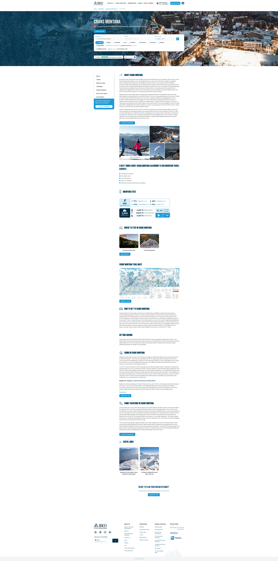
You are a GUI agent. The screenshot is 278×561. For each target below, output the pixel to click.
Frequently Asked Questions (128, 534)
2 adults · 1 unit (160, 39)
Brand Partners (143, 537)
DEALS (140, 3)
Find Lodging (125, 254)
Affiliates (142, 527)
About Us (126, 531)
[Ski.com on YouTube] (110, 532)
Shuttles (133, 42)
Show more (122, 392)
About (98, 76)
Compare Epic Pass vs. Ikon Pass (160, 545)
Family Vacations (101, 90)
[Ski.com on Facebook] (95, 532)
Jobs (125, 545)
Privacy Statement (128, 550)
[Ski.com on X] (100, 532)
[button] (134, 143)
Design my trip (175, 3)
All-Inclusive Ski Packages (158, 537)
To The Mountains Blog (159, 551)
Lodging (100, 42)
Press (125, 540)
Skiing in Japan (158, 527)
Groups (141, 534)
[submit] (115, 540)
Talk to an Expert (104, 106)
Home (95, 8)
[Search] (177, 38)
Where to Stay (100, 83)
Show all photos (136, 157)
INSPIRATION (132, 3)
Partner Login (143, 532)
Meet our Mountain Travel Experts (128, 527)
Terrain (98, 79)
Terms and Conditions (129, 548)
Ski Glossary (158, 548)
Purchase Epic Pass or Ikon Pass (160, 541)
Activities (117, 42)
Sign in (110, 48)
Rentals (162, 42)
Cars (125, 42)
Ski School (153, 42)
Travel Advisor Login (144, 529)
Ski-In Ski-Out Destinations (158, 533)
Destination (98, 36)
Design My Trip (99, 31)
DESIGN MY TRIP (125, 301)
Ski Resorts (101, 8)
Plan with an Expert (127, 123)
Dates (126, 36)
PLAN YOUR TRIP (121, 3)
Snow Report (100, 97)
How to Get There (101, 93)
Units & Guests (157, 36)
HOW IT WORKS (148, 3)
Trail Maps (99, 86)
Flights (109, 42)
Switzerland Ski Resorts (111, 8)
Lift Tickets (143, 42)
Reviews (126, 542)
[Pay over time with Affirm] (130, 57)
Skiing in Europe (159, 529)
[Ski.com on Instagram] (105, 532)
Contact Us (127, 537)
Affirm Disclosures (144, 540)
